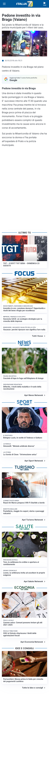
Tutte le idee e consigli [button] (32, 687)
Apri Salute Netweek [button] (33, 581)
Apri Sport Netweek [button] (33, 460)
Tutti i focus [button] (37, 336)
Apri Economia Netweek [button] (31, 642)
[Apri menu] (4, 4)
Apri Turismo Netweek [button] (32, 520)
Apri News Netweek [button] (33, 395)
